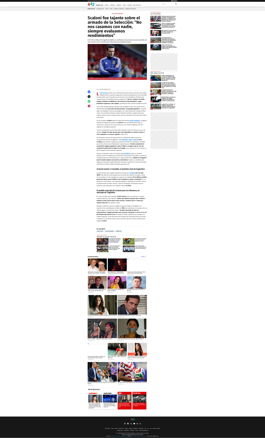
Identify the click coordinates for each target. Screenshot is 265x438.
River (106, 8)
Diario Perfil (107, 428)
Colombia (132, 173)
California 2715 (113, 436)
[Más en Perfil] (96, 389)
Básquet (119, 5)
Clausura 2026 (100, 8)
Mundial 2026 (99, 5)
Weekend (130, 428)
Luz (148, 428)
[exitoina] (95, 393)
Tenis (124, 5)
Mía (150, 428)
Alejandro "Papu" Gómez (129, 139)
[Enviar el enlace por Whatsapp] (89, 101)
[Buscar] (176, 4)
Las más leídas (155, 14)
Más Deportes (137, 5)
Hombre (126, 428)
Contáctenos (126, 430)
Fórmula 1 (112, 5)
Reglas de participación (143, 430)
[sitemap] (140, 423)
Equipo (136, 430)
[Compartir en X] (89, 96)
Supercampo (141, 428)
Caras (112, 428)
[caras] (125, 393)
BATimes (158, 428)
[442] (132, 419)
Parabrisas (135, 428)
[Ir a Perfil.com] (174, 1)
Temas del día (91, 8)
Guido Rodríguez (135, 120)
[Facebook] (128, 424)
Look (145, 428)
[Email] (89, 106)
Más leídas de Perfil (157, 73)
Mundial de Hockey (130, 8)
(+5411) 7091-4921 (135, 436)
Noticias (116, 428)
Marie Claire (121, 428)
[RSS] (137, 423)
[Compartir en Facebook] (89, 91)
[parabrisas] (139, 393)
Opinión (129, 5)
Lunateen (154, 428)
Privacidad (132, 430)
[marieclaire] (110, 393)
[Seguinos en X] (131, 424)
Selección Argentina (109, 231)
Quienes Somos (120, 430)
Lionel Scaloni (104, 93)
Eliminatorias (118, 231)
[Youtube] (134, 423)
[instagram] (125, 424)
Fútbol (106, 5)
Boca (111, 8)
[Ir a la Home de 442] (91, 5)
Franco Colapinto (119, 8)
